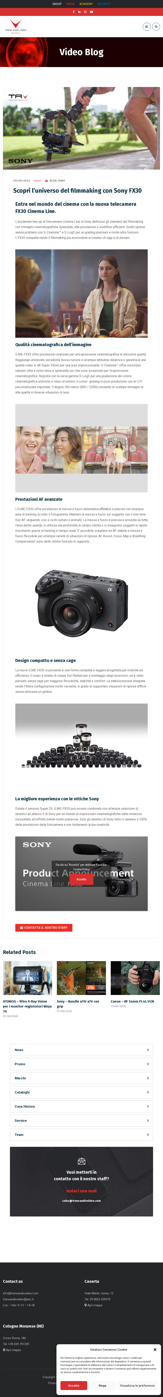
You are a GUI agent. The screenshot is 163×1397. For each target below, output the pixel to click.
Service (21, 1121)
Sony (61, 180)
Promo (20, 1064)
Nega (102, 1385)
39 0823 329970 (100, 1299)
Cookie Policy (81, 869)
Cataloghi (22, 1092)
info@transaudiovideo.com (20, 1293)
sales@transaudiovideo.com (81, 1201)
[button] (155, 1350)
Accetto (81, 879)
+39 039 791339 (18, 1344)
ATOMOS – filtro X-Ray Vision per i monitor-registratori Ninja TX (27, 1006)
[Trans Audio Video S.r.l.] (15, 27)
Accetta (73, 1385)
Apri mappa (94, 1305)
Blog (53, 180)
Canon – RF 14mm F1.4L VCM (132, 1001)
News (19, 1050)
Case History (25, 1106)
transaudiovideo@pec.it (18, 1299)
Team (19, 1135)
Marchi (20, 1078)
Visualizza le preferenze (137, 1385)
